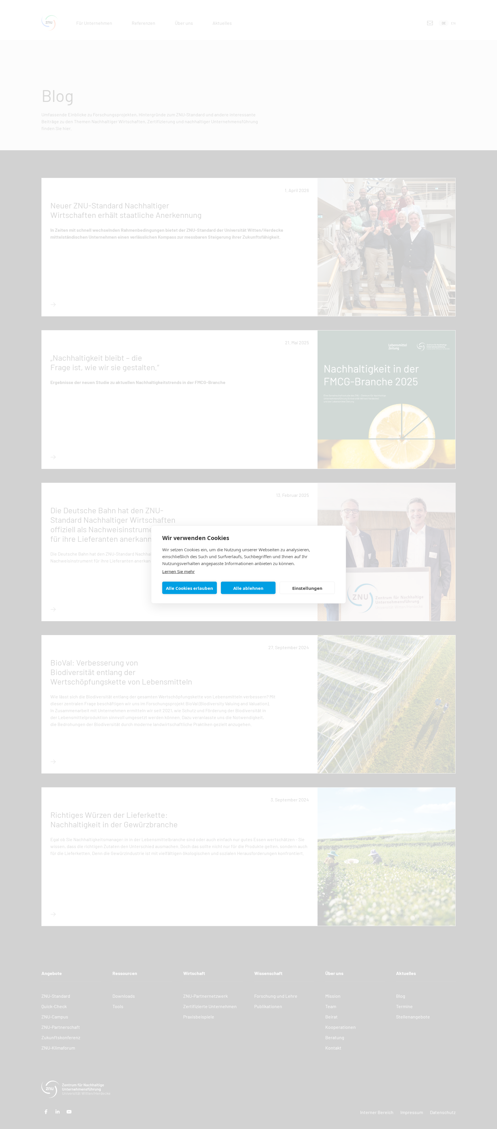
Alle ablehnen (248, 588)
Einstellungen (307, 588)
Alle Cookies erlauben (189, 588)
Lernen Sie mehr (178, 571)
